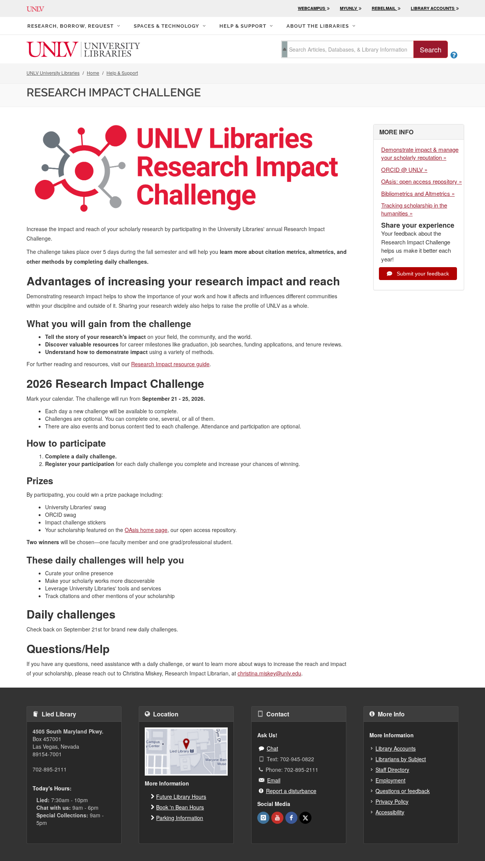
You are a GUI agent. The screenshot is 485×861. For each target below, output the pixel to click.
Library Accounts (395, 748)
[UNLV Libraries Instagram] (263, 818)
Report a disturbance (291, 791)
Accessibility (389, 812)
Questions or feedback (402, 791)
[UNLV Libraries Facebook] (291, 818)
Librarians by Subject (400, 759)
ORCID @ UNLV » (404, 169)
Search (430, 49)
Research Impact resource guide (170, 364)
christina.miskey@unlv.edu (269, 673)
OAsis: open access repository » (421, 181)
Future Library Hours (181, 796)
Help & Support (122, 72)
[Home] (83, 48)
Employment (390, 780)
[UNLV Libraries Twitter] (305, 818)
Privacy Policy (391, 801)
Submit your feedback (422, 274)
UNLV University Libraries (53, 72)
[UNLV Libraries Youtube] (277, 818)
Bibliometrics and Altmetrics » (418, 193)
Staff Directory (392, 769)
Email (273, 780)
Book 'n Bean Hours (180, 807)
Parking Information (179, 818)
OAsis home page (146, 530)
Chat (272, 748)
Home (93, 72)
